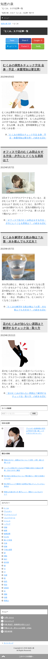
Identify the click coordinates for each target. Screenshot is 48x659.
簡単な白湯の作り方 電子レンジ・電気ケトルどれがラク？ (23, 493)
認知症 (6, 588)
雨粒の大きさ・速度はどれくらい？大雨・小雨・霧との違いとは (24, 461)
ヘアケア (7, 524)
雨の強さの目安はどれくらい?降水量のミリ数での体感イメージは (24, 477)
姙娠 (5, 546)
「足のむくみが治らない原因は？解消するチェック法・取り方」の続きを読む (26, 395)
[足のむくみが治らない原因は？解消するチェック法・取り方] (18, 365)
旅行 (5, 559)
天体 (5, 543)
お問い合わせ (9, 618)
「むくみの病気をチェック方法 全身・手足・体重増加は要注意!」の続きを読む (26, 136)
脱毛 (5, 581)
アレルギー (8, 511)
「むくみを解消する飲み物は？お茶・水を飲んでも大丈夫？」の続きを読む (26, 308)
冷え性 (6, 537)
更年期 (6, 562)
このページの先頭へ (26, 656)
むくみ (6, 508)
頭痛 (5, 597)
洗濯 (5, 575)
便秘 (5, 527)
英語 (5, 585)
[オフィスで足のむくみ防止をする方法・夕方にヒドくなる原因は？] (18, 192)
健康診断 (7, 534)
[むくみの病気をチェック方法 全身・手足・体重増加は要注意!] (18, 106)
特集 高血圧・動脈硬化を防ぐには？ (17, 624)
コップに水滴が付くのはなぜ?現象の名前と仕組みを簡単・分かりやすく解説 (23, 469)
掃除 (5, 556)
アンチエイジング (10, 515)
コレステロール (9, 518)
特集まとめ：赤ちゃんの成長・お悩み (17, 628)
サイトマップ (9, 621)
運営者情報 (8, 631)
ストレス (7, 521)
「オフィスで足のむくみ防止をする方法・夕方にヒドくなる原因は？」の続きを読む (26, 221)
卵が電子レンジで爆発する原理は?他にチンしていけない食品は (24, 485)
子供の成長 (8, 550)
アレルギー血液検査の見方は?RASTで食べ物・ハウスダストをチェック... (35, 431)
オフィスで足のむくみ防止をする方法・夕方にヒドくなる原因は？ (23, 156)
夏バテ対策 (8, 540)
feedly (38, 46)
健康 (5, 530)
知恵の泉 (7, 4)
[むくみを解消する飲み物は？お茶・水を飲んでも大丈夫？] (18, 278)
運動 (5, 594)
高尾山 (6, 601)
